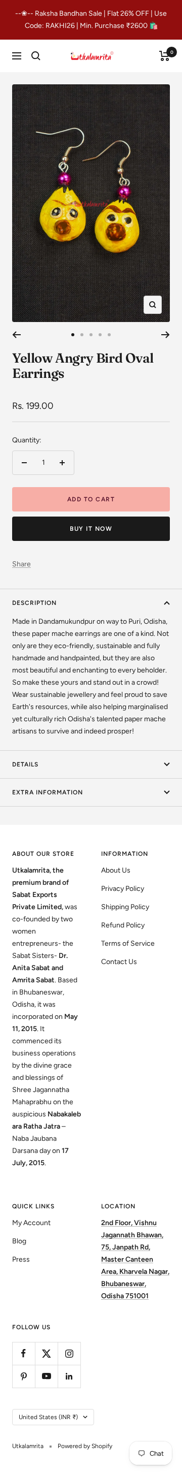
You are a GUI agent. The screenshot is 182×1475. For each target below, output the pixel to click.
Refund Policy (123, 925)
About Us (115, 870)
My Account (31, 1223)
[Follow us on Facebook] (23, 1353)
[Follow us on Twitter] (46, 1353)
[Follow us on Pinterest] (23, 1376)
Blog (19, 1241)
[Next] (165, 334)
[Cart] (164, 56)
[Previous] (16, 334)
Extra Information (47, 792)
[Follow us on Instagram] (69, 1353)
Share (21, 564)
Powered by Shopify (85, 1446)
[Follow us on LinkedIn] (69, 1376)
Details (25, 764)
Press (21, 1259)
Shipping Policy (125, 907)
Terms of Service (128, 943)
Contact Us (119, 961)
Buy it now (91, 528)
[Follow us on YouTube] (46, 1376)
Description (34, 602)
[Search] (35, 55)
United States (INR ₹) (48, 1417)
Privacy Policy (122, 888)
